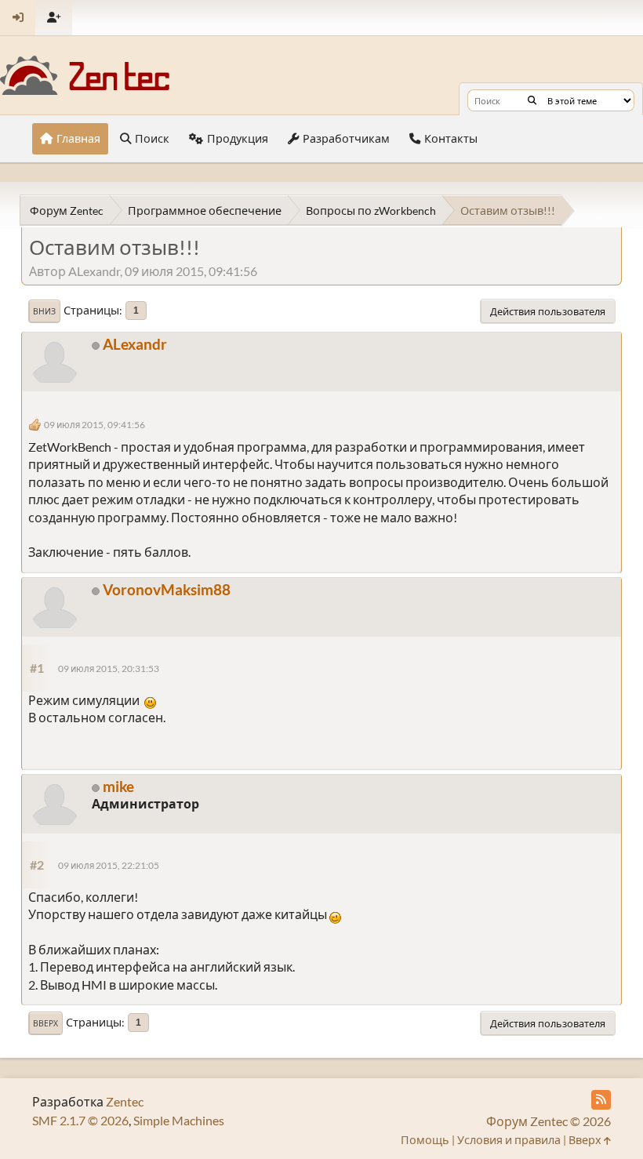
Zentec (124, 1101)
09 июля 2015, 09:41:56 (94, 425)
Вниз (44, 311)
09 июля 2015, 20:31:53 (108, 668)
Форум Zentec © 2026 (548, 1121)
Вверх (45, 1023)
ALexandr (135, 344)
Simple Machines (178, 1120)
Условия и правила (509, 1139)
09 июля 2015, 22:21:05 (108, 865)
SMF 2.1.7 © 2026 (80, 1120)
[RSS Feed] (601, 1100)
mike (118, 786)
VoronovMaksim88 (167, 589)
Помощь (425, 1139)
